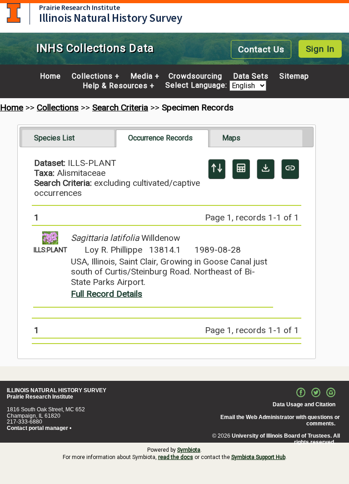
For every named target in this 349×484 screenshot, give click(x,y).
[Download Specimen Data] (265, 169)
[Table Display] (241, 169)
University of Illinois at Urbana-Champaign (13, 13)
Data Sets (251, 76)
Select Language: (197, 85)
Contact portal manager (37, 428)
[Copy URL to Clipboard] (290, 169)
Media (141, 76)
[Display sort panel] (217, 169)
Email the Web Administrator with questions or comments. (280, 420)
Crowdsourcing (195, 76)
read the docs (175, 457)
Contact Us (261, 49)
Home (50, 76)
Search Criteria (120, 107)
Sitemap (294, 76)
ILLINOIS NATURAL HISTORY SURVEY (56, 390)
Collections (92, 76)
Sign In (320, 49)
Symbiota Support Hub (258, 457)
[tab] (68, 138)
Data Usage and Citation (304, 404)
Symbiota (188, 450)
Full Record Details (106, 294)
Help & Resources (115, 86)
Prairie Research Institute (79, 7)
